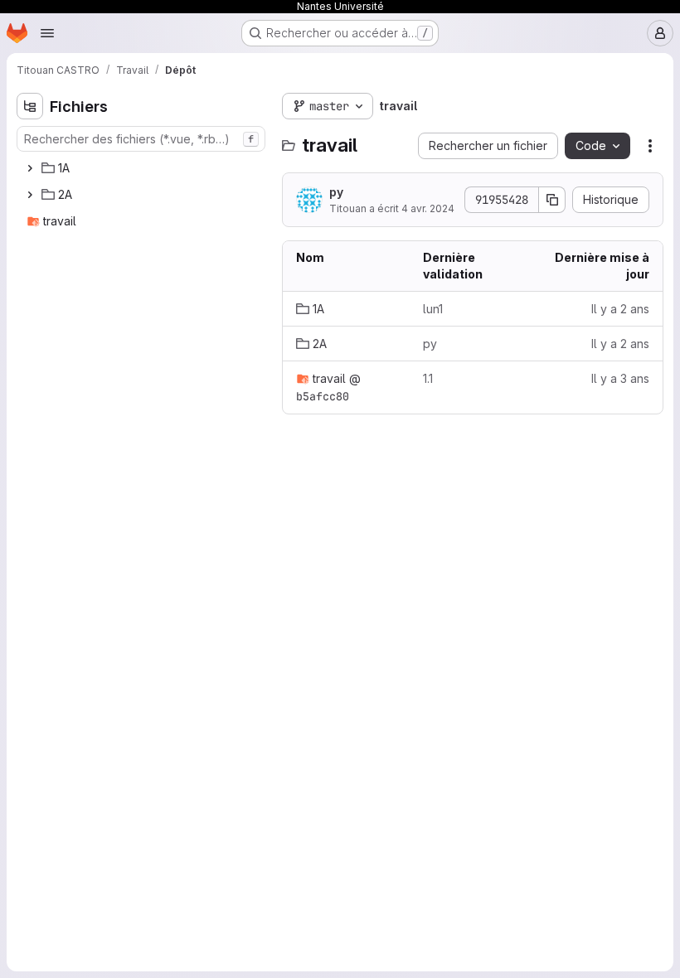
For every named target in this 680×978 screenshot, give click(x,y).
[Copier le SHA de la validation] (552, 199)
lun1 (433, 309)
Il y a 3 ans (620, 378)
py (336, 192)
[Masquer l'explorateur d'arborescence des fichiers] (30, 106)
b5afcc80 (322, 396)
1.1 (428, 378)
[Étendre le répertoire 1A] (30, 168)
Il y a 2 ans (620, 309)
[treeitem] (142, 168)
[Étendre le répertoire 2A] (30, 195)
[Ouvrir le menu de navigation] (47, 33)
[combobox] (141, 139)
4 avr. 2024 (427, 208)
